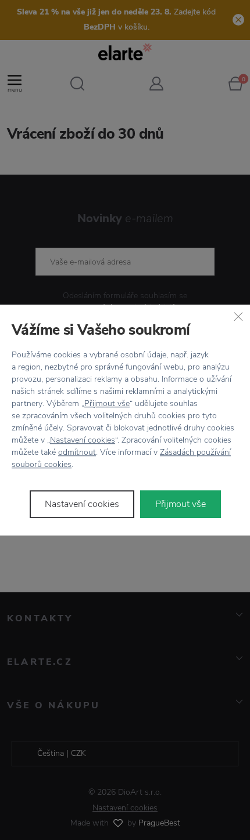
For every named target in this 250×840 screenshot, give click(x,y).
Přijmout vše (107, 403)
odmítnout (77, 452)
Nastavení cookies (82, 440)
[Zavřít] (238, 316)
